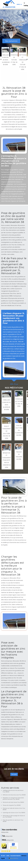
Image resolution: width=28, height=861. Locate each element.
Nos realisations (11, 41)
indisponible (8, 836)
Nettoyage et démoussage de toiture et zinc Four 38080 (14, 816)
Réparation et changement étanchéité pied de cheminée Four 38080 (13, 798)
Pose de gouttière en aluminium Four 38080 (13, 820)
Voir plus (14, 774)
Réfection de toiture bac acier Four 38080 (14, 795)
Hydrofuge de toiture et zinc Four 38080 (14, 812)
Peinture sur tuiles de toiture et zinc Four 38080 (14, 809)
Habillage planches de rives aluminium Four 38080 (13, 791)
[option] (5, 57)
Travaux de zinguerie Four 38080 (12, 805)
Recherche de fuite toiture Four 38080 (13, 802)
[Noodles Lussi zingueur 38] (9, 4)
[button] (1, 59)
